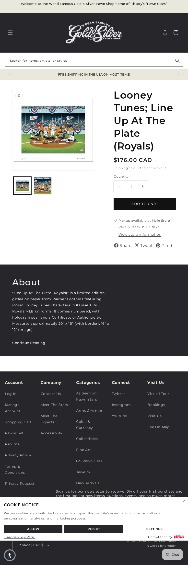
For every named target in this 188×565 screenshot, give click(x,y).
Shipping (121, 168)
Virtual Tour (158, 394)
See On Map (158, 427)
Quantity (121, 176)
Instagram (121, 405)
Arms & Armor (89, 410)
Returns (12, 444)
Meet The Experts (49, 419)
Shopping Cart (18, 422)
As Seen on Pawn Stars (86, 396)
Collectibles (87, 439)
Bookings (156, 405)
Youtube (119, 416)
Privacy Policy (18, 455)
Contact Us (51, 394)
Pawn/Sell (14, 433)
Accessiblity (51, 433)
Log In (11, 394)
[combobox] (94, 60)
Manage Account (12, 408)
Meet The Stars (54, 405)
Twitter (118, 394)
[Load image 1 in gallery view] (22, 186)
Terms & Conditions (15, 469)
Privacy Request (20, 483)
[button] (10, 32)
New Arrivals (87, 483)
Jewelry (83, 472)
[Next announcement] (178, 74)
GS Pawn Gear (89, 461)
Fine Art (83, 450)
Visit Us (154, 416)
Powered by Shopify (161, 545)
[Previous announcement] (9, 74)
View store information (139, 234)
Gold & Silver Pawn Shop (157, 541)
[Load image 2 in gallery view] (43, 186)
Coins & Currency (84, 424)
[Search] (177, 60)
